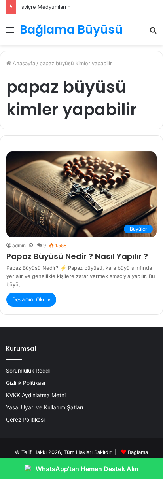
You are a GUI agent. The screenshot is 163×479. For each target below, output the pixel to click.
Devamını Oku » (31, 299)
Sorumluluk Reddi (28, 370)
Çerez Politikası (25, 420)
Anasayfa (23, 63)
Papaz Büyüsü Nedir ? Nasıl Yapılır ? (77, 256)
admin (19, 245)
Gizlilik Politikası (25, 383)
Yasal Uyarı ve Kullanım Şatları (44, 407)
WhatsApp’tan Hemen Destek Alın (87, 469)
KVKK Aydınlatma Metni (36, 395)
